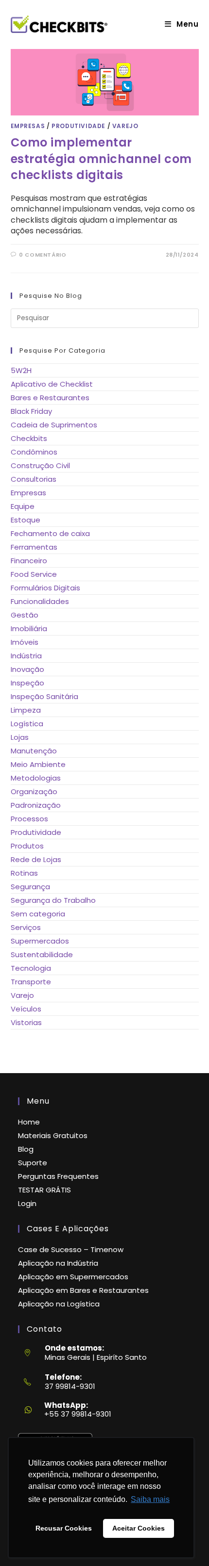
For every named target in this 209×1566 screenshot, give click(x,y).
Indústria (26, 656)
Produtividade (78, 126)
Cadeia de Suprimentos (54, 425)
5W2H (21, 370)
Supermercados (40, 941)
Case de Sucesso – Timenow (70, 1249)
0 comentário (42, 255)
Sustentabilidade (42, 954)
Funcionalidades (40, 601)
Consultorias (33, 479)
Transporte (31, 982)
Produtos (27, 846)
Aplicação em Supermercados (73, 1277)
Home (29, 1122)
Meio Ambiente (38, 764)
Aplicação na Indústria (58, 1263)
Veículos (26, 1009)
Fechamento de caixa (50, 533)
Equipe (23, 506)
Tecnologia (31, 968)
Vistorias (26, 1022)
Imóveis (24, 642)
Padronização (36, 805)
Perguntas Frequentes (58, 1176)
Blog (26, 1149)
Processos (29, 819)
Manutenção (34, 751)
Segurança (30, 886)
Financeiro (29, 560)
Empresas (28, 126)
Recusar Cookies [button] (63, 1528)
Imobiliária (29, 628)
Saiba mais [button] (150, 1499)
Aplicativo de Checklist (52, 384)
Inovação (27, 669)
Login (27, 1203)
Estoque (25, 520)
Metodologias (36, 778)
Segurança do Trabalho (53, 900)
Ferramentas (34, 547)
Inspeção (27, 683)
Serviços (26, 927)
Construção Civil (40, 465)
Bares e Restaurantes (50, 397)
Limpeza (26, 710)
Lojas (20, 737)
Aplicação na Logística (59, 1304)
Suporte (32, 1163)
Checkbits (29, 438)
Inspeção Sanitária (44, 696)
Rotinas (24, 873)
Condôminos (34, 452)
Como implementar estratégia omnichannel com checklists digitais (101, 158)
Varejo (125, 126)
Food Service (34, 574)
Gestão (24, 615)
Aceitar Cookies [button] (138, 1528)
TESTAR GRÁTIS (44, 1190)
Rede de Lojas (36, 859)
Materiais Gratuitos (52, 1135)
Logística (27, 723)
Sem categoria (38, 914)
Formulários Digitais (45, 588)
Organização (34, 791)
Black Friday (31, 411)
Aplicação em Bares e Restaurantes (83, 1290)
